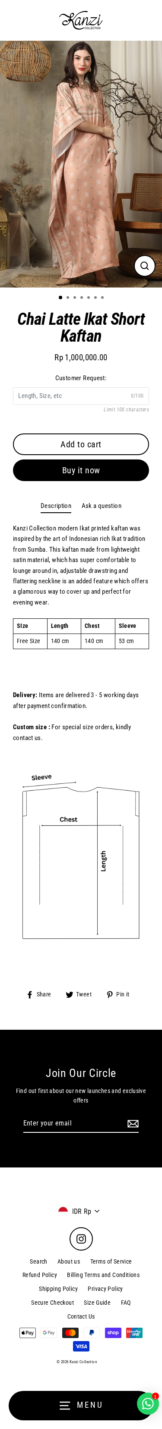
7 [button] (103, 298)
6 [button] (96, 298)
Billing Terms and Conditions (103, 1274)
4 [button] (82, 298)
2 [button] (69, 298)
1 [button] (61, 298)
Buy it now (81, 470)
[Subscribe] (132, 1123)
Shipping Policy (58, 1288)
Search (38, 1261)
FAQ (126, 1302)
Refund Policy (39, 1274)
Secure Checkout (52, 1302)
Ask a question (101, 506)
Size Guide (97, 1302)
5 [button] (89, 298)
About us (68, 1261)
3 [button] (75, 298)
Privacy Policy (105, 1288)
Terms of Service (111, 1261)
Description (56, 506)
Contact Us (81, 1316)
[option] (81, 164)
